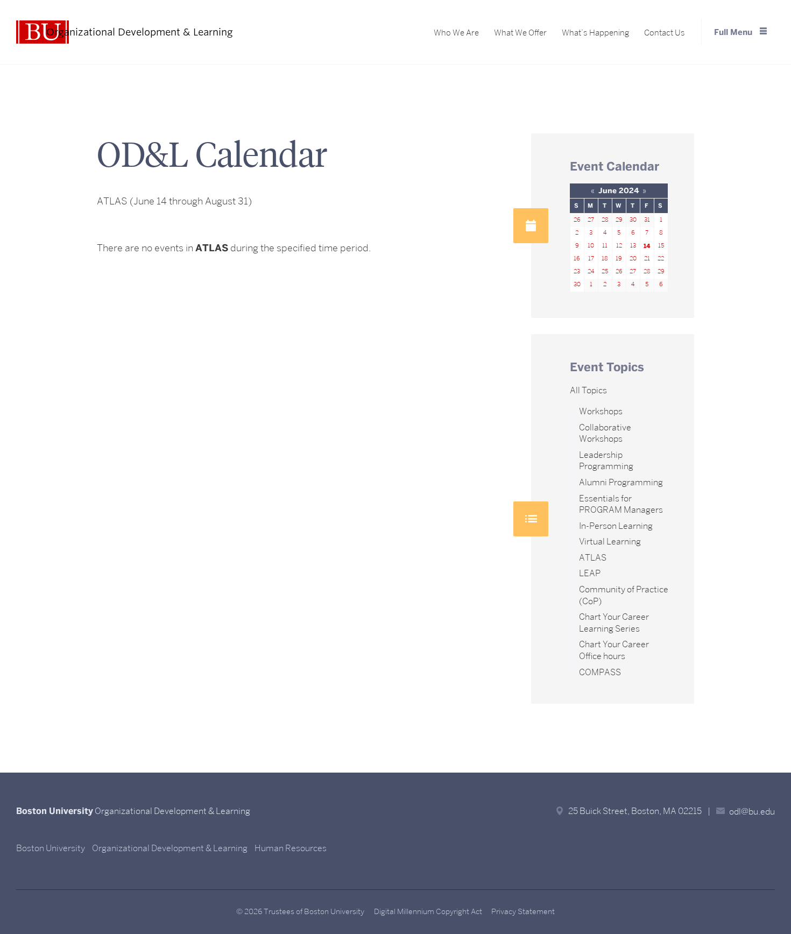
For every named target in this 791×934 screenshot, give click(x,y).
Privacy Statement (523, 911)
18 (605, 258)
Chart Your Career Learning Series (614, 622)
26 (577, 219)
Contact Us (664, 32)
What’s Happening (595, 32)
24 (591, 271)
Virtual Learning (610, 541)
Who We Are (456, 32)
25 (605, 271)
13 (633, 245)
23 (577, 271)
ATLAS (592, 557)
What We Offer (520, 32)
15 (661, 245)
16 (577, 258)
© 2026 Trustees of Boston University (300, 911)
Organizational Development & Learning (170, 848)
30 (633, 219)
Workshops (601, 411)
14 (647, 246)
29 (619, 219)
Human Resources (291, 848)
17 (591, 258)
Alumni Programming (621, 482)
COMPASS (600, 672)
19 (619, 258)
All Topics (588, 390)
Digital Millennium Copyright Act (428, 911)
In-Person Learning (616, 526)
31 (647, 219)
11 (605, 245)
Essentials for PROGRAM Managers (621, 504)
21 (647, 258)
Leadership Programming (606, 460)
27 (591, 219)
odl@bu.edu (752, 811)
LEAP (590, 573)
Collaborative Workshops (605, 433)
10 (591, 245)
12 (619, 245)
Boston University (50, 848)
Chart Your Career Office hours (614, 650)
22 (661, 258)
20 (633, 258)
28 (605, 219)
